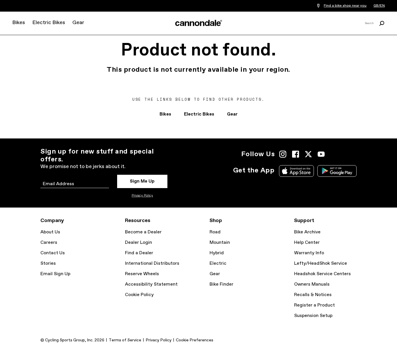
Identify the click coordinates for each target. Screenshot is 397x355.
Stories (48, 263)
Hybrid (217, 253)
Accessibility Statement (151, 284)
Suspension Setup (313, 316)
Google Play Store (337, 171)
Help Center (307, 242)
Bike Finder (221, 284)
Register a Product (314, 305)
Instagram (282, 154)
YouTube (321, 154)
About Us (50, 232)
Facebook (295, 154)
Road (215, 232)
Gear (78, 22)
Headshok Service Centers (322, 274)
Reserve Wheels (142, 274)
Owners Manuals (312, 284)
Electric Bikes (48, 22)
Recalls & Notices (313, 295)
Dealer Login (138, 242)
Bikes (18, 22)
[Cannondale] (198, 23)
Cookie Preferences (194, 340)
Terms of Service (125, 340)
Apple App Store (296, 171)
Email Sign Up (55, 274)
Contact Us (52, 253)
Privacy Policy (142, 195)
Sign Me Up (142, 181)
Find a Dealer (139, 253)
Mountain (220, 242)
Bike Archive (307, 232)
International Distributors (152, 263)
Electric (218, 263)
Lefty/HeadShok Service (320, 263)
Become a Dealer (143, 232)
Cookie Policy (139, 295)
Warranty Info (309, 253)
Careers (48, 242)
